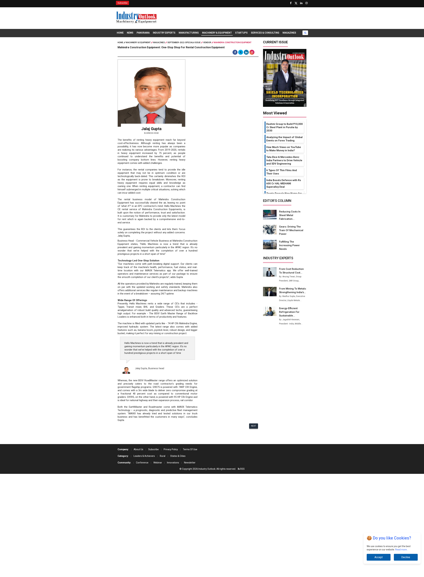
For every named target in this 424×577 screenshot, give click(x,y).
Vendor (207, 42)
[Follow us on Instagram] (306, 3)
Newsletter (189, 462)
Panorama (143, 32)
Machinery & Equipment (217, 32)
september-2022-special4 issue (184, 42)
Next (253, 426)
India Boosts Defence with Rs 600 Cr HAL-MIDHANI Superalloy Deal (283, 183)
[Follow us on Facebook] (290, 3)
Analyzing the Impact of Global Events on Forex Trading (284, 139)
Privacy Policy (171, 449)
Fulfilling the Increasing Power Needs (289, 245)
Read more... (401, 549)
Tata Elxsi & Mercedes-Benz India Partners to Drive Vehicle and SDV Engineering (284, 160)
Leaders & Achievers (144, 456)
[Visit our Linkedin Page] (301, 3)
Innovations (173, 462)
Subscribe (122, 3)
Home (120, 32)
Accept (378, 557)
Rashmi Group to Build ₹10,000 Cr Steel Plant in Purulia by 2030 (284, 127)
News (130, 32)
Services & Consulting (265, 32)
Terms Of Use (190, 449)
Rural (162, 456)
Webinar (157, 462)
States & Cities (178, 456)
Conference (142, 462)
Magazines (289, 32)
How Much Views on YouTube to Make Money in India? (283, 149)
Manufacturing (189, 32)
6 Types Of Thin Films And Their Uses (281, 172)
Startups (241, 32)
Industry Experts (164, 32)
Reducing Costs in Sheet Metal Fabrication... (289, 215)
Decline (405, 557)
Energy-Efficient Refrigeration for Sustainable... (289, 312)
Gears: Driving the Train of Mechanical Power (291, 230)
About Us (138, 449)
